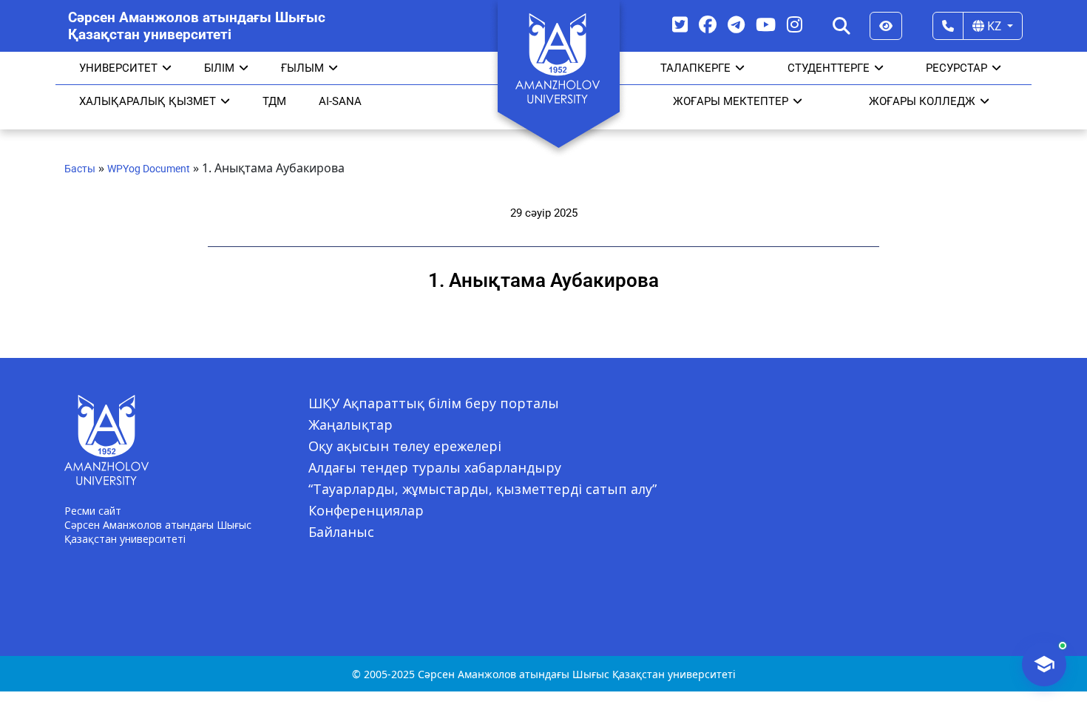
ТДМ (274, 101)
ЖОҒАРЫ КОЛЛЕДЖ (922, 101)
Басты (79, 169)
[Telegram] (736, 24)
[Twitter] (680, 24)
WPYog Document (148, 169)
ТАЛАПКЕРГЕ (695, 68)
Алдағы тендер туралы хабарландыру (434, 467)
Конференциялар (366, 510)
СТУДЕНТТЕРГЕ (829, 68)
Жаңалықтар (350, 424)
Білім (219, 68)
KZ (994, 26)
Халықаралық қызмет (147, 101)
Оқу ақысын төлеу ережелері (404, 446)
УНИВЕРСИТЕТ (118, 68)
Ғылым (302, 68)
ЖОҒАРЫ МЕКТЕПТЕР (730, 101)
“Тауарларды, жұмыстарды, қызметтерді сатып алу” (482, 489)
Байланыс (341, 532)
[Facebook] (708, 24)
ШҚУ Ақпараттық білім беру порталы (433, 403)
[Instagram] (794, 24)
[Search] (841, 26)
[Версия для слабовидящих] (886, 26)
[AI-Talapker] (1044, 664)
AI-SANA (340, 101)
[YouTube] (766, 24)
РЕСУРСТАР (956, 68)
